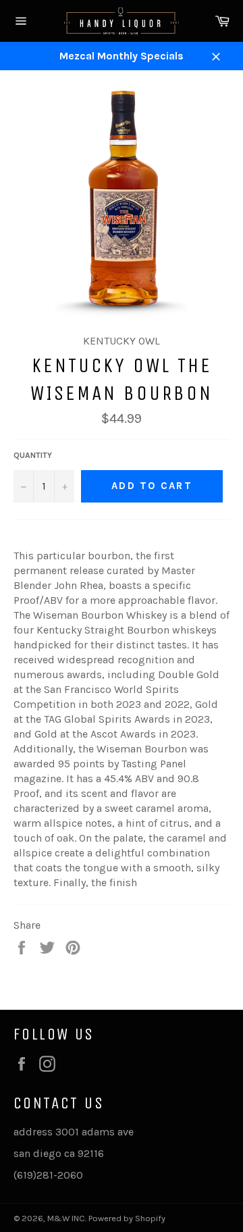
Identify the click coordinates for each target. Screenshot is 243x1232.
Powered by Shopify (126, 1218)
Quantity (33, 455)
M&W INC (66, 1218)
